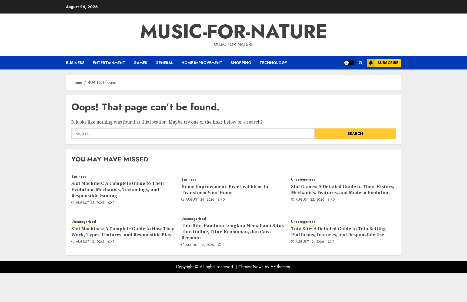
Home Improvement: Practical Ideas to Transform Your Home (224, 189)
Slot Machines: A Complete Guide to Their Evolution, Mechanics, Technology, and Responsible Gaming (118, 189)
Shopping (241, 62)
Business (75, 62)
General (164, 62)
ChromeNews (250, 267)
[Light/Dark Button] (349, 62)
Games (140, 62)
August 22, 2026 (310, 200)
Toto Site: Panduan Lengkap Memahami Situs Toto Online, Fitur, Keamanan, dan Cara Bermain (232, 232)
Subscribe (388, 62)
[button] (360, 63)
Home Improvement (201, 62)
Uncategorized (303, 179)
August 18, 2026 (90, 242)
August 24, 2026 (200, 200)
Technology (273, 62)
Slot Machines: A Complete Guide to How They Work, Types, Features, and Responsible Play (122, 232)
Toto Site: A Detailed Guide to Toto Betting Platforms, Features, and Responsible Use (338, 232)
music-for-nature (233, 31)
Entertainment (109, 62)
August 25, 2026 (90, 203)
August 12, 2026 (200, 245)
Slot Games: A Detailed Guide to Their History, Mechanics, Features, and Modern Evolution (342, 189)
